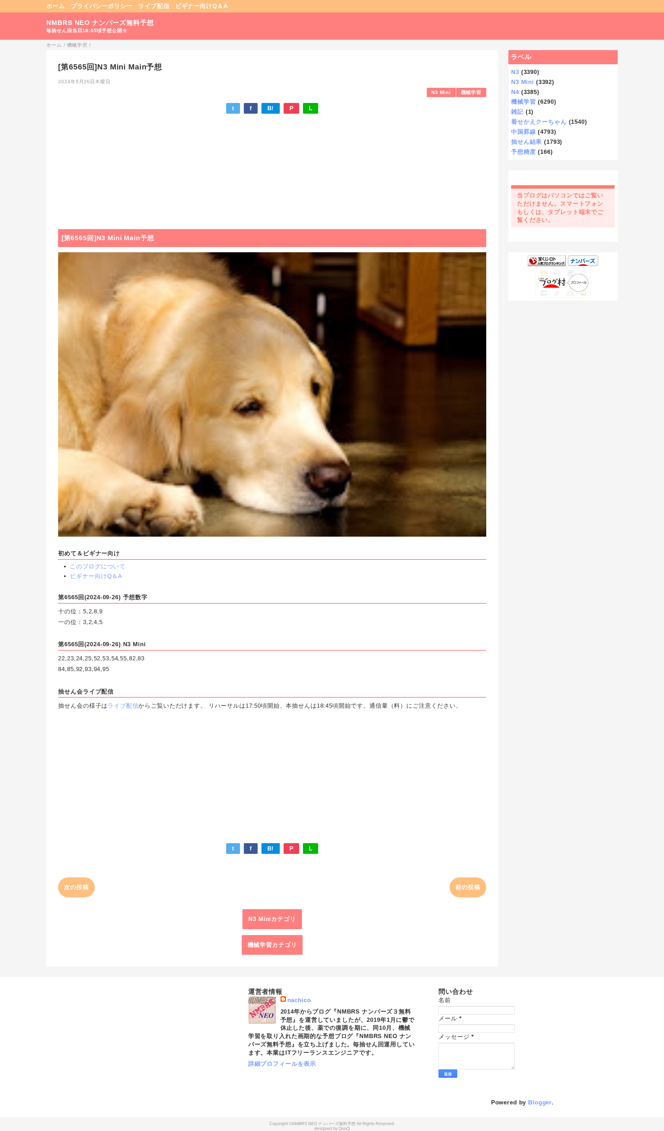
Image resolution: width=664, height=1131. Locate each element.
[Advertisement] (272, 168)
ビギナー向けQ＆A (201, 6)
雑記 (517, 112)
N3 (515, 72)
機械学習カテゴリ (272, 945)
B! (270, 108)
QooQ (344, 1128)
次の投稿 (76, 887)
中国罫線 (523, 132)
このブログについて (98, 566)
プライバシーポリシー (102, 6)
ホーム (55, 6)
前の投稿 (467, 887)
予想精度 (523, 152)
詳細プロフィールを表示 (282, 1064)
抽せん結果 (526, 142)
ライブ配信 (153, 6)
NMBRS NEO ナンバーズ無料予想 (100, 22)
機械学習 (471, 92)
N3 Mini (441, 92)
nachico (299, 1000)
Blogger (540, 1102)
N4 (515, 92)
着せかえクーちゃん (539, 122)
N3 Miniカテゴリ (272, 919)
